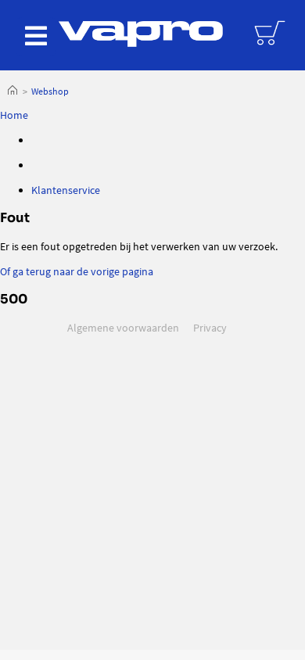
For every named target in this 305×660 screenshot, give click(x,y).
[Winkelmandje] (271, 31)
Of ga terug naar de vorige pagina (76, 271)
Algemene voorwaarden (123, 328)
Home (12, 91)
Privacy (210, 328)
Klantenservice (65, 190)
